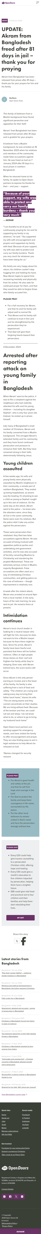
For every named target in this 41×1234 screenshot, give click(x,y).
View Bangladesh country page (13, 1094)
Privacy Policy (7, 1226)
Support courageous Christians (13, 1151)
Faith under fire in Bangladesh (13, 998)
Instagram (26, 1121)
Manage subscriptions (10, 1131)
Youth (4, 1124)
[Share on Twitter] (17, 941)
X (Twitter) (26, 1118)
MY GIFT (20, 918)
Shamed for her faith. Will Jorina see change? (19, 1087)
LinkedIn (25, 1128)
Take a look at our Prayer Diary (13, 1154)
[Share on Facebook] (23, 939)
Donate (20, 1231)
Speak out (5, 1118)
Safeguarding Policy (9, 1223)
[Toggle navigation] (37, 2)
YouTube (25, 1124)
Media (4, 1128)
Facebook (26, 1114)
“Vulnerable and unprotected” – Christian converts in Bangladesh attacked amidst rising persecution (17, 1062)
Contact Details (7, 1189)
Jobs (3, 1121)
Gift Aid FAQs (7, 1134)
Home (4, 1114)
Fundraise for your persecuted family (16, 1148)
